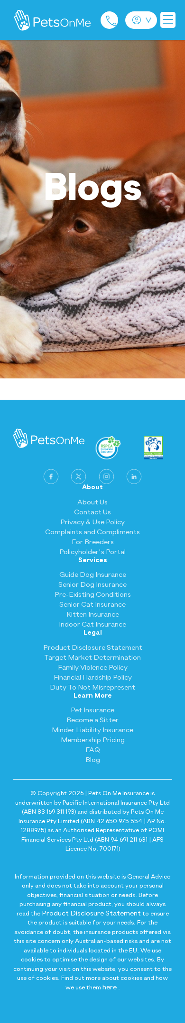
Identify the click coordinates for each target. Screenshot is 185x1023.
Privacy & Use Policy (92, 522)
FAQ (92, 750)
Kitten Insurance (92, 614)
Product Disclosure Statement (92, 647)
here (109, 987)
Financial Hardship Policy (93, 677)
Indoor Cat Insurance (92, 624)
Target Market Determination (92, 657)
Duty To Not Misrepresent (92, 687)
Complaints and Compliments (92, 532)
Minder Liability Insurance (92, 730)
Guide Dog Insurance (92, 574)
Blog (92, 759)
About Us (92, 502)
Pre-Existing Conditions (93, 594)
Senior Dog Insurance (92, 584)
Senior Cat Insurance (92, 604)
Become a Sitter (92, 720)
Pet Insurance (92, 710)
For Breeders (93, 542)
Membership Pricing (93, 740)
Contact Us (92, 512)
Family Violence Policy (93, 667)
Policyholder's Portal (92, 552)
